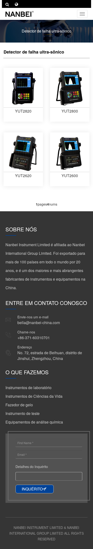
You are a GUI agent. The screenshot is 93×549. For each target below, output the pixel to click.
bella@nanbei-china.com (38, 322)
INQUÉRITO (32, 489)
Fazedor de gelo (19, 405)
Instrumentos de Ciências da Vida (33, 396)
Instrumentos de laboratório (28, 387)
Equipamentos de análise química (34, 422)
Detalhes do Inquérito (32, 466)
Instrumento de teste (22, 413)
